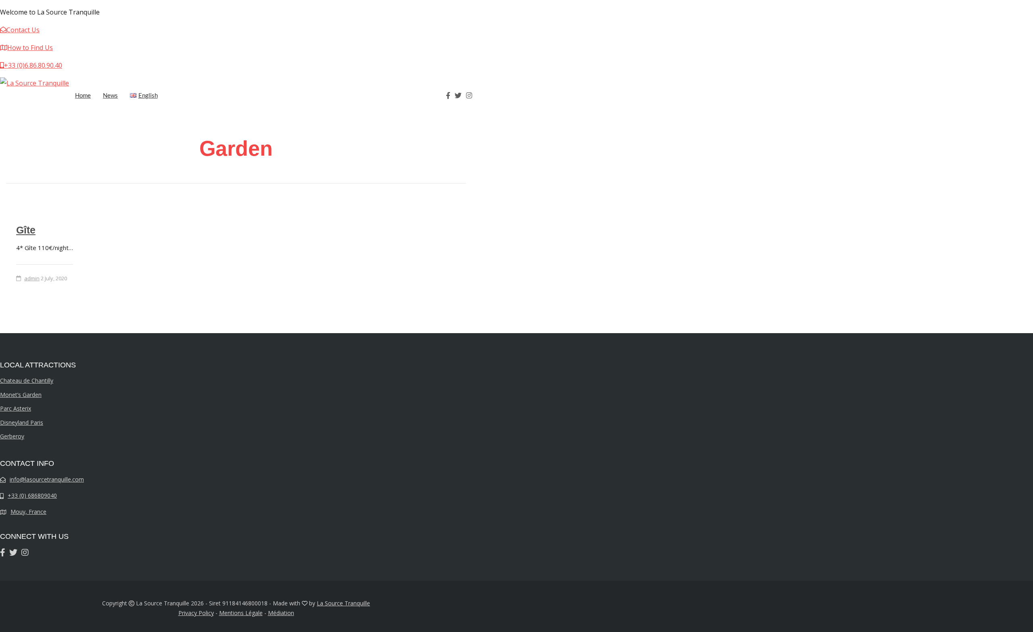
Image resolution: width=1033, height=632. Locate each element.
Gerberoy (12, 436)
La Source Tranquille (343, 603)
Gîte (26, 230)
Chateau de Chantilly (26, 380)
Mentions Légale (241, 613)
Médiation (281, 613)
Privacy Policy (196, 613)
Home (83, 95)
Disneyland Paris (21, 422)
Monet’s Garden (21, 394)
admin (32, 278)
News (110, 95)
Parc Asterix (15, 408)
